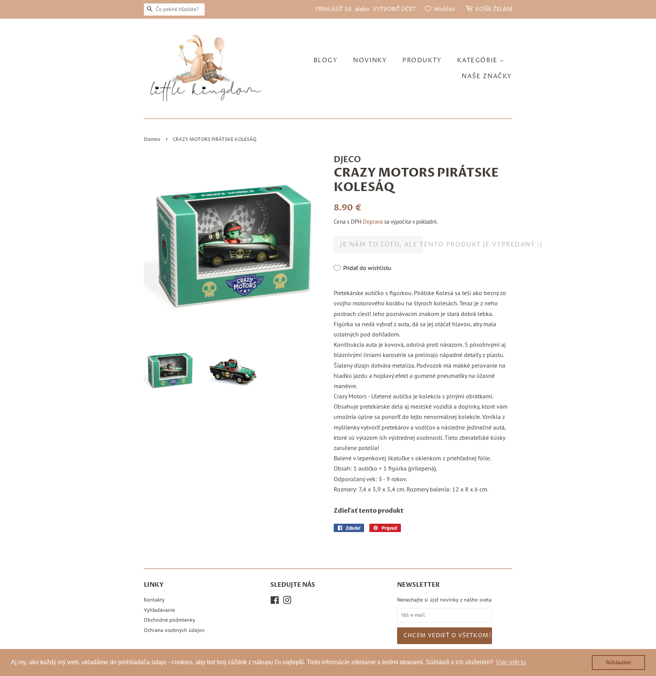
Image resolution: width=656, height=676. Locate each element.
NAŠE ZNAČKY (487, 76)
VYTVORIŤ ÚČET (394, 9)
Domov (152, 139)
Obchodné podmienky (169, 619)
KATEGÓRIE (478, 60)
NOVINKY (370, 60)
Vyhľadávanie (159, 610)
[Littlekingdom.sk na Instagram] (287, 601)
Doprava (373, 221)
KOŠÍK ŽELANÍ (493, 9)
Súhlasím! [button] (618, 662)
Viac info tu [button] (511, 662)
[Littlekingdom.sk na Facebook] (274, 601)
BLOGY (326, 60)
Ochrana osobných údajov (174, 630)
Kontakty (154, 599)
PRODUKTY (422, 60)
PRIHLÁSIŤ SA (333, 9)
